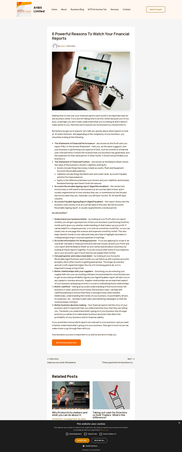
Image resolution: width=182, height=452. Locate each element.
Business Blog (77, 9)
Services (115, 9)
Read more (105, 430)
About (64, 9)
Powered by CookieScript (91, 450)
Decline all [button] (99, 440)
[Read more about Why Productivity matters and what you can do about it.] (71, 395)
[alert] (91, 436)
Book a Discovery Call (66, 342)
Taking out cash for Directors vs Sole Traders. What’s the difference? (110, 415)
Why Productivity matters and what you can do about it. (69, 414)
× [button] (179, 423)
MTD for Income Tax (97, 9)
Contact (126, 9)
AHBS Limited (39, 9)
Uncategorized (70, 419)
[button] (155, 9)
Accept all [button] (82, 440)
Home (54, 9)
